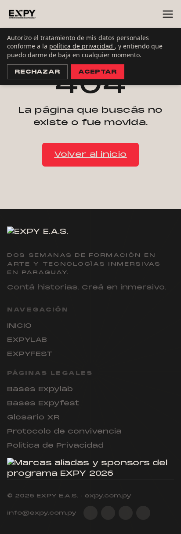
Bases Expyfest (43, 403)
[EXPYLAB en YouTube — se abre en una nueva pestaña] (143, 513)
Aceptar (97, 71)
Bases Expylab (40, 389)
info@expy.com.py (41, 512)
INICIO (19, 326)
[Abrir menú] (167, 14)
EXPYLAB (27, 340)
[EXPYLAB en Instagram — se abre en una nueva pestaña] (90, 513)
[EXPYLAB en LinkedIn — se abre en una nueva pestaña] (126, 513)
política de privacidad (82, 46)
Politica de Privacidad (55, 445)
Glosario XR (33, 417)
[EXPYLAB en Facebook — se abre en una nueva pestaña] (108, 513)
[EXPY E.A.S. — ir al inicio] (22, 14)
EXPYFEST (29, 354)
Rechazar (37, 71)
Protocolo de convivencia (64, 431)
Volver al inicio (90, 154)
